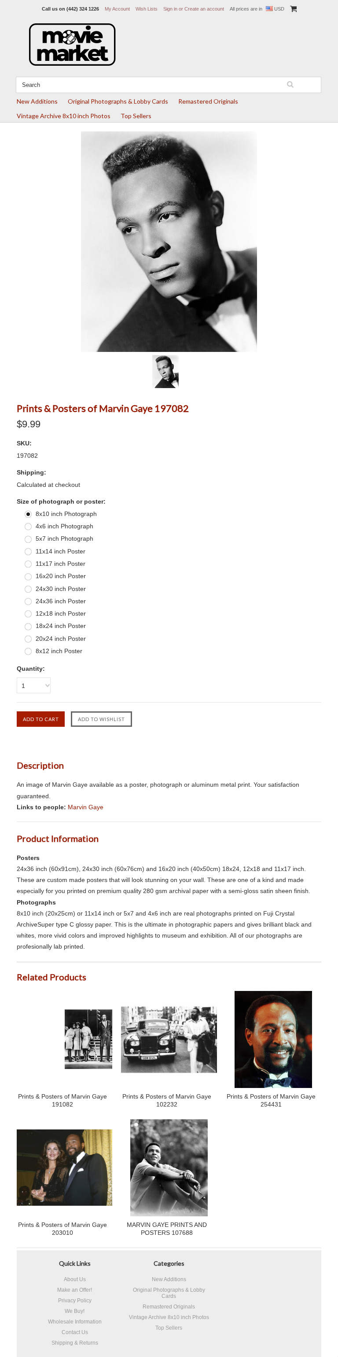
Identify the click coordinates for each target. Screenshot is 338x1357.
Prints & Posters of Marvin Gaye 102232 (166, 1100)
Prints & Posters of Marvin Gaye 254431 (271, 1100)
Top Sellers (136, 116)
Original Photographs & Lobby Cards (118, 101)
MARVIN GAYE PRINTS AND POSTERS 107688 (167, 1228)
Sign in (170, 8)
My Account (117, 8)
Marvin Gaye (85, 807)
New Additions (37, 101)
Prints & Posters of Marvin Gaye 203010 (62, 1228)
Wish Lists (147, 8)
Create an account (204, 8)
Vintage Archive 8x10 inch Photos (63, 116)
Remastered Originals (208, 101)
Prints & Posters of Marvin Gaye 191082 (62, 1100)
